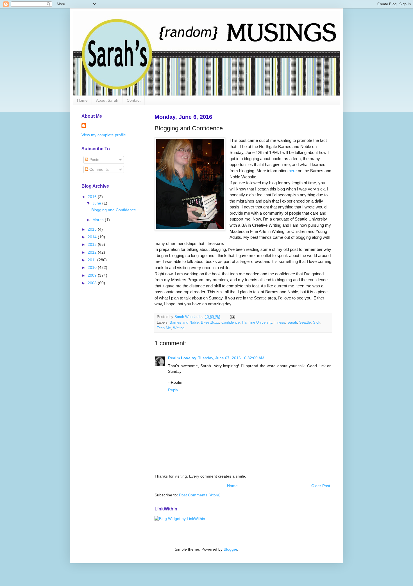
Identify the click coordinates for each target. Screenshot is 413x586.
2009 (93, 275)
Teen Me (164, 328)
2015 (93, 229)
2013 (93, 244)
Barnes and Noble (184, 322)
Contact (133, 100)
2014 (93, 237)
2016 (93, 196)
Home (82, 100)
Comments (98, 169)
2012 (93, 252)
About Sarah (107, 100)
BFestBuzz (210, 322)
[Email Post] (232, 317)
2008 (93, 283)
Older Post (320, 485)
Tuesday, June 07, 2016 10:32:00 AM (231, 358)
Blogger (230, 549)
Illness (279, 322)
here (293, 170)
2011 (92, 260)
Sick (316, 322)
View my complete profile (103, 135)
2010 (93, 267)
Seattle (305, 322)
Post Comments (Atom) (200, 495)
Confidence (230, 322)
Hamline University (257, 322)
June (97, 203)
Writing (178, 328)
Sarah (292, 322)
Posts (93, 159)
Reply (173, 390)
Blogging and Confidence (113, 210)
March (98, 219)
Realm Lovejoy (182, 358)
